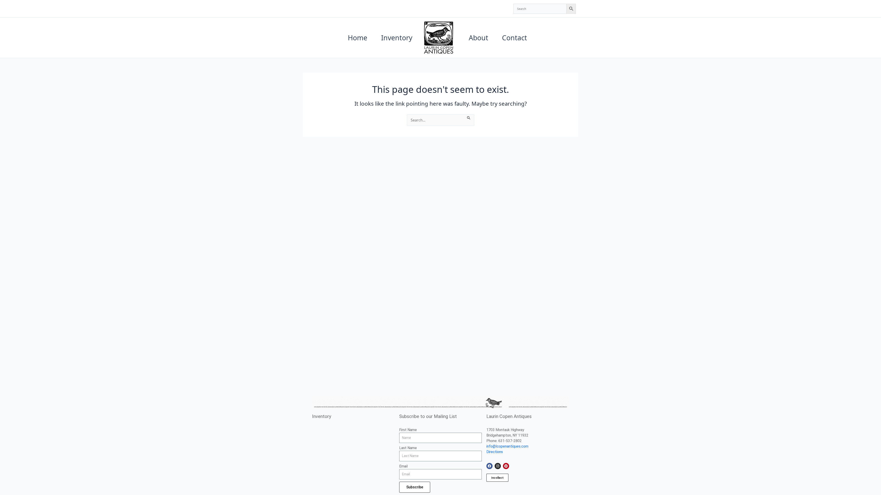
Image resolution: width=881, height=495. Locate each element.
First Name (408, 430)
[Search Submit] (469, 117)
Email (403, 466)
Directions (494, 452)
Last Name (408, 448)
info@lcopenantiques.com (507, 446)
